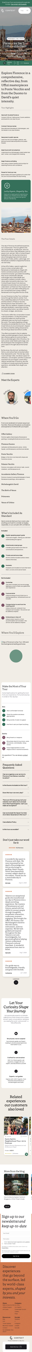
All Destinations (11, 38)
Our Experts (18, 1307)
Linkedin (17, 1325)
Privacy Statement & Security (16, 1341)
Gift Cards (5, 1309)
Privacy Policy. (5, 1248)
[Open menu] (27, 10)
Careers (17, 1311)
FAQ (4, 1321)
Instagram (17, 1323)
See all (7, 1206)
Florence (22, 38)
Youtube (17, 1328)
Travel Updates (7, 1323)
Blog (4, 1319)
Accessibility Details (9, 373)
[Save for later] (25, 1118)
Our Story (17, 1305)
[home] (9, 12)
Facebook (17, 1319)
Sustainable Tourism (20, 1309)
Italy (17, 38)
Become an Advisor (8, 1325)
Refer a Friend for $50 (8, 1305)
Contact (5, 1328)
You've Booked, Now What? (8, 1330)
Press (16, 1314)
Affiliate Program (7, 1307)
